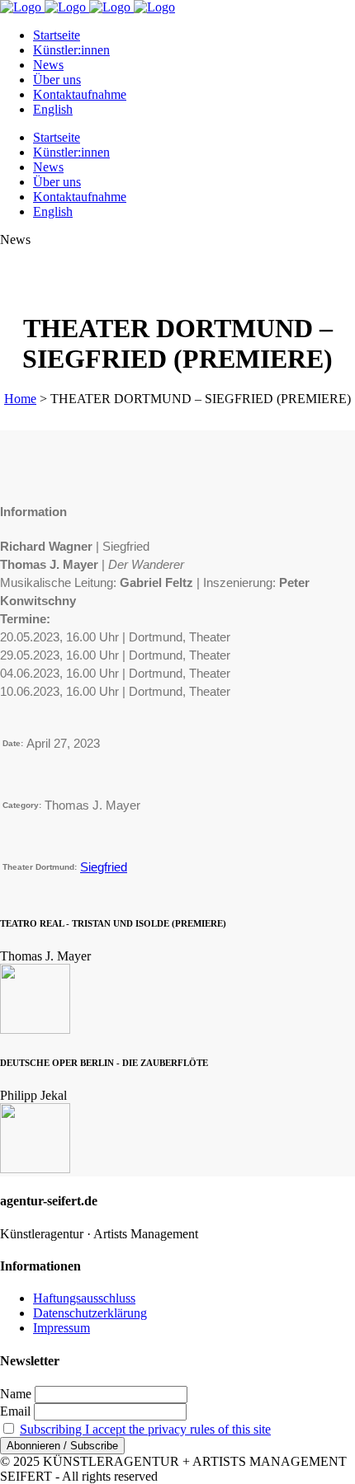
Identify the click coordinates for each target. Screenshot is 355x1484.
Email (15, 1411)
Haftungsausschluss (84, 1298)
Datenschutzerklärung (90, 1313)
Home (20, 399)
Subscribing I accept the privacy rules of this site (145, 1429)
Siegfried (103, 867)
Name (15, 1394)
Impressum (61, 1328)
